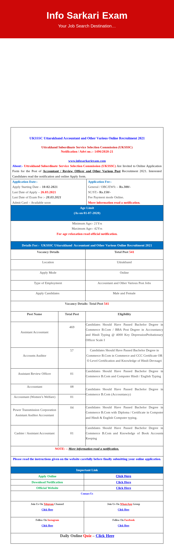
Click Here (123, 476)
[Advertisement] (87, 70)
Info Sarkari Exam (87, 15)
